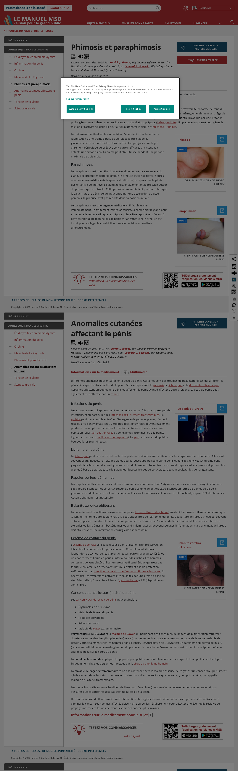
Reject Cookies (133, 108)
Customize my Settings (80, 108)
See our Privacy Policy (77, 98)
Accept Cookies (162, 108)
